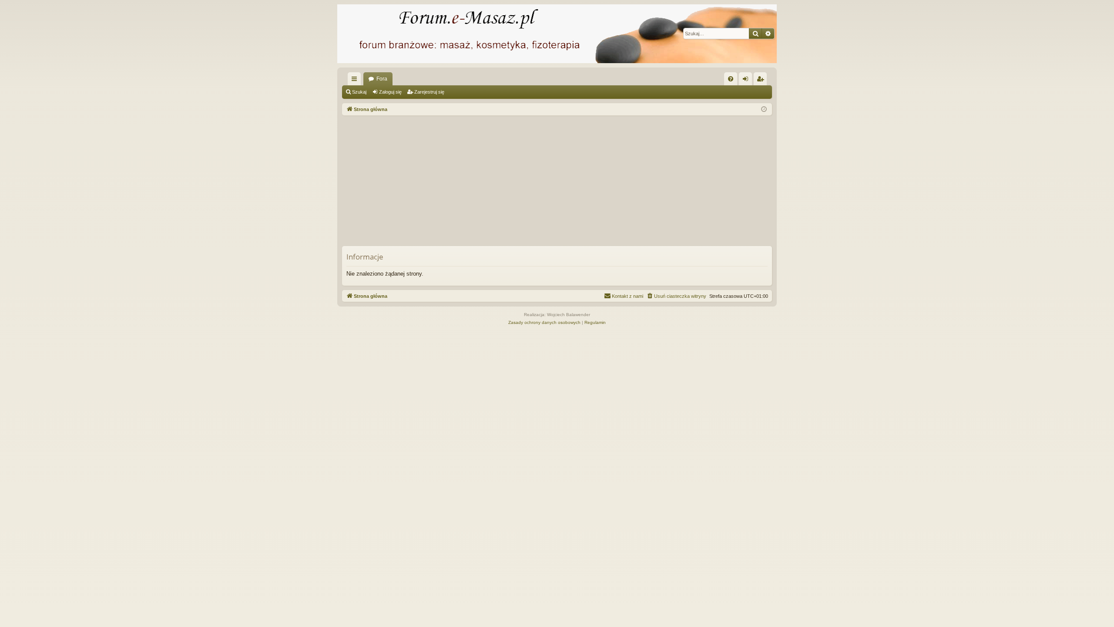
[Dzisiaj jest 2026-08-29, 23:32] (764, 109)
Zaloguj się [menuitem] (747, 80)
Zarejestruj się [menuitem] (762, 80)
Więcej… (356, 80)
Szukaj (359, 91)
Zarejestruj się (429, 91)
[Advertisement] (603, 181)
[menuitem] (730, 78)
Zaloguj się (390, 91)
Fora (381, 79)
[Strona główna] (557, 33)
